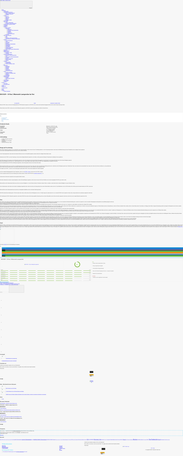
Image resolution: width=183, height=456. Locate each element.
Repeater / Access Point (9, 58)
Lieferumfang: (4, 118)
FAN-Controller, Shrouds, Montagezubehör (12, 49)
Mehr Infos (2, 435)
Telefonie (7, 60)
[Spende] (9, 300)
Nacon (124, 439)
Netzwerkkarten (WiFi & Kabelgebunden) (12, 56)
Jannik (35, 103)
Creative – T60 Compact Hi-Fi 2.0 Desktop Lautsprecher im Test (10, 283)
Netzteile (7, 77)
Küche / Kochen (8, 27)
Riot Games (141, 439)
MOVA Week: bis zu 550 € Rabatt (11, 388)
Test (150, 439)
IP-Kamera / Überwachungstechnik (11, 23)
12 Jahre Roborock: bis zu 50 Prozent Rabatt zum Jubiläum (15, 391)
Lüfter (7, 41)
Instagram (61, 447)
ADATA (4, 439)
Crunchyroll (77, 439)
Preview (3, 82)
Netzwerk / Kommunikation (8, 54)
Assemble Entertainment (17, 439)
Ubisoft (159, 439)
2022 (1, 439)
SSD (6, 36)
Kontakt (3, 90)
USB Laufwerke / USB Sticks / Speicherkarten (13, 38)
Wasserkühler (8, 44)
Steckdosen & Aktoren (11, 33)
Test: (2, 120)
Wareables (7, 53)
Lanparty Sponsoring (7, 91)
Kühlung (5, 39)
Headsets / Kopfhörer (9, 72)
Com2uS (74, 439)
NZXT (126, 439)
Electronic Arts (97, 439)
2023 (2, 439)
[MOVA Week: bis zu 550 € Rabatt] (4, 388)
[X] (9, 329)
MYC (122, 439)
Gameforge (103, 439)
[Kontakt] (9, 351)
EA (88, 439)
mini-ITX (7, 16)
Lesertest (5, 81)
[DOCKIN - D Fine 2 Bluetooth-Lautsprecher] (31, 264)
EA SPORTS (91, 439)
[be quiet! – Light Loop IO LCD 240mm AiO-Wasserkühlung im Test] (11, 416)
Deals (3, 89)
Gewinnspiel (108, 439)
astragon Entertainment (27, 439)
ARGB (12, 439)
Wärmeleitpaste (8, 45)
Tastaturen (7, 14)
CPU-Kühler (8, 42)
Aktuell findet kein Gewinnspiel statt (11, 358)
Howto (3, 88)
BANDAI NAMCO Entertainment (40, 439)
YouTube (60, 446)
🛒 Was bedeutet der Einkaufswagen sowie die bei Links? (14, 451)
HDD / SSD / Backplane (7, 35)
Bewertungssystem (6, 84)
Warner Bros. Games (167, 439)
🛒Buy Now (2, 408)
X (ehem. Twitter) (62, 448)
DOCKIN (5, 244)
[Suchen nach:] (4, 292)
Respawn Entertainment (130, 439)
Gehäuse (5, 15)
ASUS (32, 439)
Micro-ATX (7, 17)
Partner (3, 86)
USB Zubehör (6, 80)
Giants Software (112, 439)
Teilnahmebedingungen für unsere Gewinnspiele (9, 360)
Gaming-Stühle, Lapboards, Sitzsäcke (9, 24)
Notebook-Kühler (8, 48)
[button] (3, 249)
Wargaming (162, 439)
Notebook (5, 61)
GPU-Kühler (8, 46)
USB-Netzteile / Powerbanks (10, 78)
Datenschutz (4, 446)
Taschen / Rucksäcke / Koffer (10, 63)
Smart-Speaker (10, 32)
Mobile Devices (6, 51)
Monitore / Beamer (6, 50)
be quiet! (61, 439)
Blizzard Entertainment (65, 439)
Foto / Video (6, 21)
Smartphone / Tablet (9, 52)
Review (5, 408)
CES (72, 439)
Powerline (7, 57)
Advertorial (5, 87)
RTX (143, 439)
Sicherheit (7, 68)
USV (6, 79)
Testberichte (4, 10)
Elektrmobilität (6, 20)
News (3, 9)
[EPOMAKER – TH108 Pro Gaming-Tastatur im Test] (8, 403)
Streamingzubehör (6, 75)
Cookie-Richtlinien (5, 448)
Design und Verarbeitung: (5, 119)
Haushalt (5, 26)
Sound (5, 71)
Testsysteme (5, 83)
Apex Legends (9, 439)
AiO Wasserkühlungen (9, 40)
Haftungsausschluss (5, 447)
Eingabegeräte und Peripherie (8, 12)
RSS (60, 449)
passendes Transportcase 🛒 (38, 173)
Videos (3, 85)
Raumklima (7, 67)
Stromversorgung (6, 76)
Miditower (7, 18)
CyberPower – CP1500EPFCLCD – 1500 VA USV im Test (9, 284)
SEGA (148, 439)
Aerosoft (6, 439)
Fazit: (2, 121)
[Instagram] (9, 322)
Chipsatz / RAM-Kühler (9, 47)
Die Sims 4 (85, 439)
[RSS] (9, 344)
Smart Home (8, 28)
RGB (138, 439)
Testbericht (154, 439)
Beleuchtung (9, 29)
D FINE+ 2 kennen (27, 171)
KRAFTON (116, 439)
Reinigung (7, 34)
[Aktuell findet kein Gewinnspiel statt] (4, 358)
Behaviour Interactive (57, 439)
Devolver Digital (81, 439)
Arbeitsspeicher (6, 11)
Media (119, 439)
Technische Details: (4, 117)
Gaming (105, 439)
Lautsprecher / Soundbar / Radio (10, 73)
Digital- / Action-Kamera (9, 22)
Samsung (145, 439)
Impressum (4, 445)
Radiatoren (7, 43)
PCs (4, 64)
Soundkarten (8, 74)
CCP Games (69, 439)
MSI (120, 439)
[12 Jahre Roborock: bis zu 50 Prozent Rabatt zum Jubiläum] (4, 391)
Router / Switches (8, 59)
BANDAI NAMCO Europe (51, 439)
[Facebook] (9, 307)
